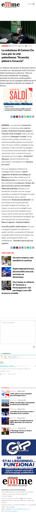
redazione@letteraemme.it (21, 509)
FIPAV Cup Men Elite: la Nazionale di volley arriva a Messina (22, 403)
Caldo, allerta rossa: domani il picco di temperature (21, 394)
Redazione (22, 45)
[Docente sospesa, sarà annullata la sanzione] (6, 261)
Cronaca (5, 46)
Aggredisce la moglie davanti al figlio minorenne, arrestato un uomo (21, 422)
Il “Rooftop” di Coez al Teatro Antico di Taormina (21, 431)
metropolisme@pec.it (11, 511)
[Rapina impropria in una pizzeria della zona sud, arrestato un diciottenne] (6, 272)
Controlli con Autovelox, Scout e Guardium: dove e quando (22, 412)
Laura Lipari (14, 400)
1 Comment (29, 45)
